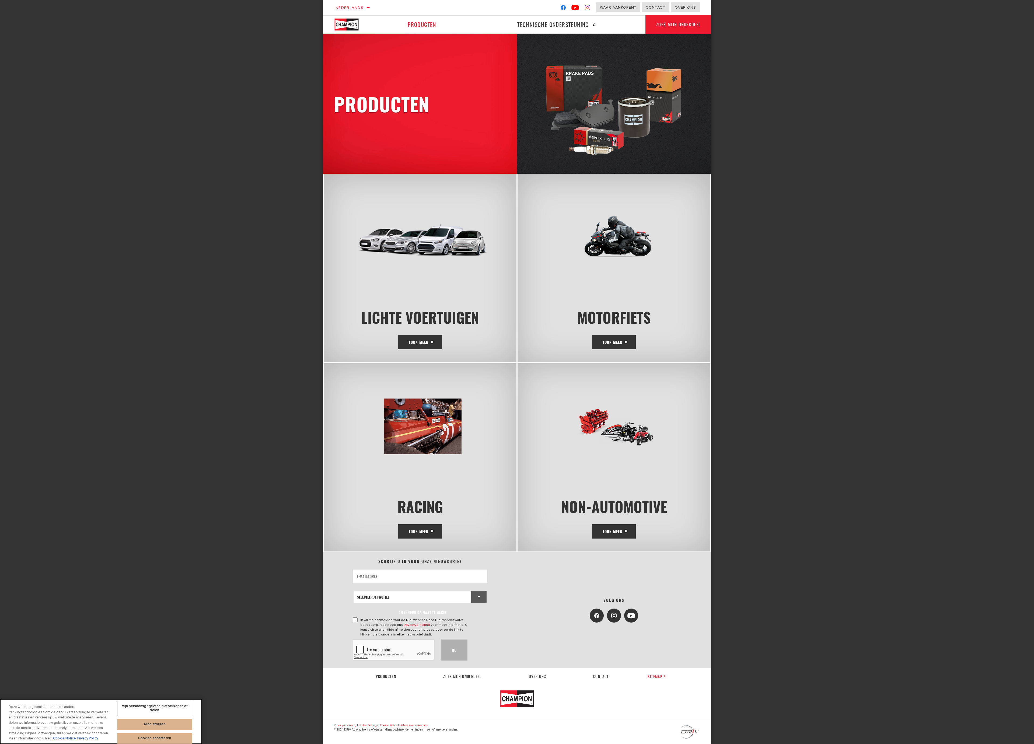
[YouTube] (575, 8)
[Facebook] (563, 8)
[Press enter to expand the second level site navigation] (594, 24)
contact (601, 676)
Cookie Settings (368, 725)
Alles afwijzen (155, 724)
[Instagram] (588, 8)
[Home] (350, 24)
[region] (101, 721)
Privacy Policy (87, 738)
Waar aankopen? (618, 7)
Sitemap (655, 676)
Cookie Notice (388, 725)
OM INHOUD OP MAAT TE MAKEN (423, 612)
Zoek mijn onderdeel (678, 24)
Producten (422, 24)
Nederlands (350, 7)
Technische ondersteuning (553, 24)
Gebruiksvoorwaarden (414, 725)
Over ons (685, 7)
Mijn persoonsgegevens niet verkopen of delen (154, 708)
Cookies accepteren (154, 738)
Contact (655, 7)
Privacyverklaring (417, 625)
